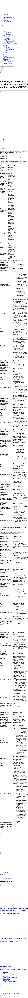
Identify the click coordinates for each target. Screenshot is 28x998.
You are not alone (5, 966)
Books (7, 48)
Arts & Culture (6, 46)
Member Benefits (7, 23)
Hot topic (8, 34)
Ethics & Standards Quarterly (10, 43)
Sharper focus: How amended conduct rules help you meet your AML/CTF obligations (14, 909)
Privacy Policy (6, 979)
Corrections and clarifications (10, 977)
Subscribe (5, 19)
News (4, 31)
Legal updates (6, 39)
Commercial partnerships (9, 17)
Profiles (8, 38)
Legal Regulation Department (10, 147)
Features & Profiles (8, 35)
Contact (5, 16)
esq (4, 876)
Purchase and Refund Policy (10, 981)
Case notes (9, 42)
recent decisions (7, 878)
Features (8, 36)
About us (5, 14)
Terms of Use (6, 980)
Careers (5, 45)
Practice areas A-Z (10, 41)
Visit (7, 50)
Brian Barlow (5, 941)
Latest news (9, 32)
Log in (1, 25)
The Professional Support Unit (9, 969)
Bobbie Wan (5, 913)
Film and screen (10, 49)
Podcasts (5, 52)
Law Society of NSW (8, 21)
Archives (5, 20)
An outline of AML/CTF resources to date (13, 938)
